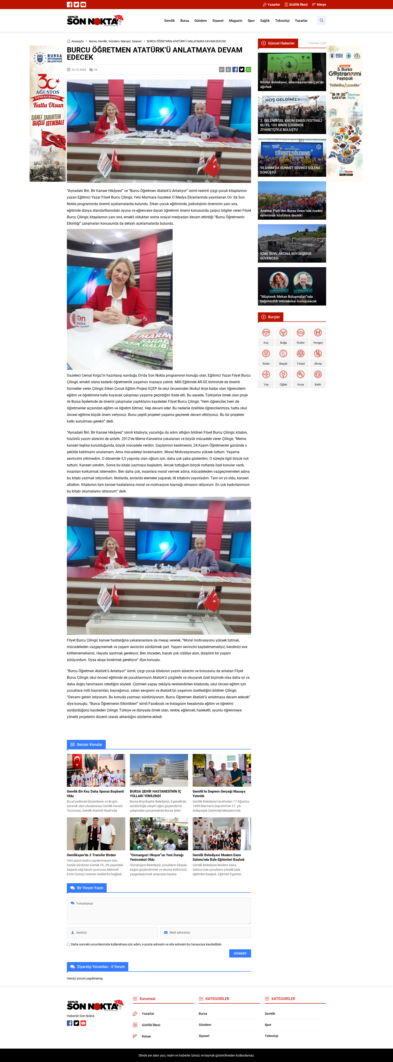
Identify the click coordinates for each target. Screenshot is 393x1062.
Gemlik (102, 41)
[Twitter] (76, 4)
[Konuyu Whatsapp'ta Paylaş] (248, 69)
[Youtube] (83, 4)
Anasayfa (77, 41)
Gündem (113, 41)
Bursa (93, 41)
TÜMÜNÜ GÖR (317, 43)
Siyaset (136, 41)
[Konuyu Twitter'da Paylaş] (241, 69)
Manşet (126, 41)
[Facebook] (69, 4)
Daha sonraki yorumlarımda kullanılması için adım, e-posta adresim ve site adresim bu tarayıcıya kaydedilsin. (146, 944)
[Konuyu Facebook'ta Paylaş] (235, 69)
